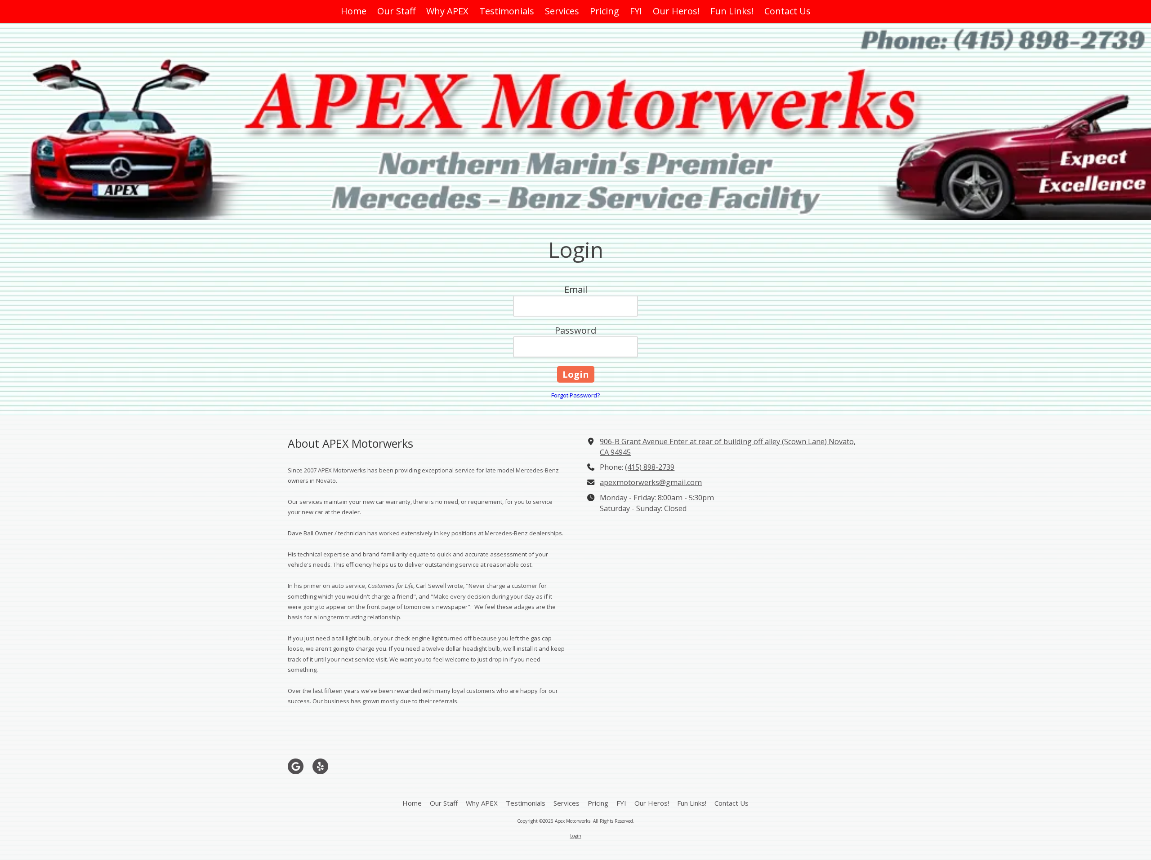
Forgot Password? (575, 395)
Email (575, 289)
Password (575, 330)
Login (575, 836)
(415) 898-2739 (649, 467)
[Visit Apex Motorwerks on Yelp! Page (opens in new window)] (320, 766)
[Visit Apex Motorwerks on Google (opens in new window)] (295, 766)
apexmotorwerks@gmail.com (651, 482)
